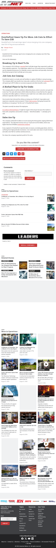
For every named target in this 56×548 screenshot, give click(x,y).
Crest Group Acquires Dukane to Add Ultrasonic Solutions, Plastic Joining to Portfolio (27, 453)
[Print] (3, 153)
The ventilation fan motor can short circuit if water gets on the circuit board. (9, 432)
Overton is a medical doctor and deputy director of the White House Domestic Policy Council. (46, 430)
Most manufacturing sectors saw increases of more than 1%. (27, 430)
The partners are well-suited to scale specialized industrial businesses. (28, 458)
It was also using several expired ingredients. (44, 457)
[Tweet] (15, 153)
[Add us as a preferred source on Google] (22, 153)
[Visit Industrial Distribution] (36, 501)
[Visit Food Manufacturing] (12, 501)
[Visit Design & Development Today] (4, 501)
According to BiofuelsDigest (10, 110)
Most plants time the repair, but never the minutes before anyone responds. (9, 352)
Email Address (29, 170)
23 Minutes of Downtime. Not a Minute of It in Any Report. (17, 196)
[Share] (7, 153)
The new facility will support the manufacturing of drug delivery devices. (8, 405)
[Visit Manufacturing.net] (44, 501)
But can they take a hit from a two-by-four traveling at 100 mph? (45, 379)
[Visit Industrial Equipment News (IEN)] (20, 501)
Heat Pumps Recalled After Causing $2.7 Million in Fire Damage (9, 427)
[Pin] (19, 153)
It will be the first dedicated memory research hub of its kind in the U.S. (27, 377)
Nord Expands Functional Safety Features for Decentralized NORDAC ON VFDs (45, 480)
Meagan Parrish (8, 47)
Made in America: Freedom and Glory (27, 479)
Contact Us (10, 541)
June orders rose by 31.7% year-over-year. (27, 351)
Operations (5, 33)
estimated (47, 81)
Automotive (42, 396)
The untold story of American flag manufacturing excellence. (28, 482)
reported (22, 66)
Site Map (28, 543)
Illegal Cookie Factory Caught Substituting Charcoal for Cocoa (46, 453)
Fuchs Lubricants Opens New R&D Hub (12, 214)
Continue (30, 178)
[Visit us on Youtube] (29, 538)
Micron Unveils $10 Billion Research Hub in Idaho (15, 224)
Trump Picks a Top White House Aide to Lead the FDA (46, 426)
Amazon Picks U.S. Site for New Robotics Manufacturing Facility (9, 480)
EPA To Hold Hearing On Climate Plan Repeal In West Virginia (9, 265)
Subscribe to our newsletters (28, 149)
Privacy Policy (25, 541)
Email (2, 516)
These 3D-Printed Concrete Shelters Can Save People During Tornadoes (46, 374)
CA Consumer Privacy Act (48, 541)
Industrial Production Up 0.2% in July (28, 426)
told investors (33, 101)
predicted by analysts (24, 124)
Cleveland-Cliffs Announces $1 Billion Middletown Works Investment (46, 400)
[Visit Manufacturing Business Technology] (52, 501)
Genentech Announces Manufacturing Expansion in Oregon (9, 400)
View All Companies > (28, 245)
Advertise (17, 541)
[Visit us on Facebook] (22, 538)
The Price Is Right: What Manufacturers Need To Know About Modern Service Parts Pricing (36, 265)
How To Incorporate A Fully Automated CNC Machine (9, 274)
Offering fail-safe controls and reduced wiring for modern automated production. (46, 485)
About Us (3, 541)
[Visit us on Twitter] (26, 538)
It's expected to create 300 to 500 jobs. (9, 484)
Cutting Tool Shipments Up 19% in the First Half (14, 204)
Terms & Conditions (35, 541)
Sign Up (5, 523)
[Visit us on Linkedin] (32, 538)
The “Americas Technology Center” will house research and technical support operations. (9, 377)
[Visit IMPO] (28, 501)
